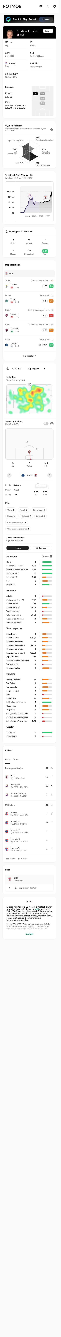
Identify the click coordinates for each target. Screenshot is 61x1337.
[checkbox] (45, 423)
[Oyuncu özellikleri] (51, 129)
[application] (34, 201)
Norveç (12, 63)
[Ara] (47, 6)
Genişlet (29, 934)
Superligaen (24, 888)
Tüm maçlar (27, 356)
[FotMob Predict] (29, 19)
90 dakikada (41, 548)
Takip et (48, 31)
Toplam (18, 548)
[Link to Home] (12, 6)
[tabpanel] (29, 809)
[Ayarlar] (54, 6)
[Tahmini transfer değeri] (31, 175)
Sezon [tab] (15, 759)
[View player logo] (9, 34)
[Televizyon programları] (40, 6)
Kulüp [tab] (7, 759)
